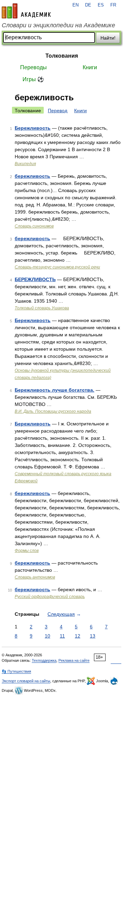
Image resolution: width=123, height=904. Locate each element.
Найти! (107, 38)
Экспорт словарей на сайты (26, 681)
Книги (90, 67)
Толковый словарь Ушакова (42, 308)
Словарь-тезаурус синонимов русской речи (57, 267)
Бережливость (33, 128)
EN (75, 5)
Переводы (33, 67)
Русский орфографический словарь (50, 596)
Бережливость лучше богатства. (54, 390)
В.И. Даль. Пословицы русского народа (53, 411)
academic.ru (26, 10)
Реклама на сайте (74, 660)
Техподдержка (44, 660)
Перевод (57, 110)
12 (77, 636)
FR (113, 5)
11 (62, 636)
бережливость (32, 176)
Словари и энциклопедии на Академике (58, 25)
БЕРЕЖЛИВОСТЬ (35, 279)
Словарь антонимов (35, 577)
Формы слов (27, 550)
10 (47, 636)
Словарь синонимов (34, 226)
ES (101, 5)
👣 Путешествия (16, 671)
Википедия (25, 163)
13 (92, 636)
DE (88, 5)
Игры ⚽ (33, 79)
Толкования (61, 56)
